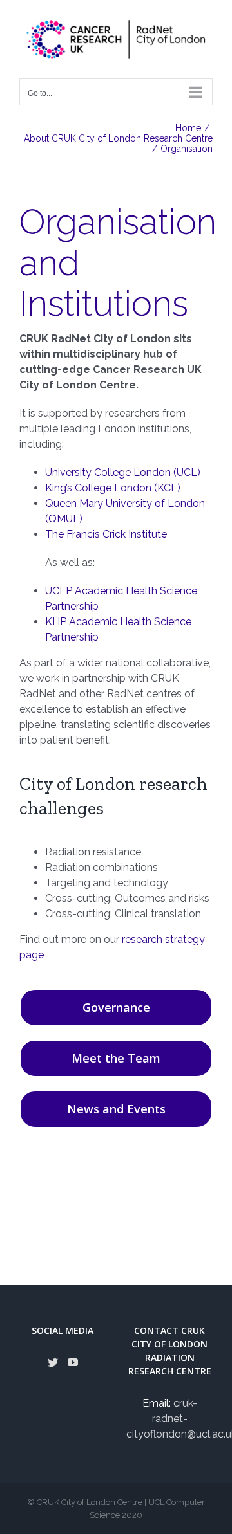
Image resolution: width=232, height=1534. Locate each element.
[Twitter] (53, 1362)
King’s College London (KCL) (112, 488)
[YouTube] (73, 1362)
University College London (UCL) (122, 472)
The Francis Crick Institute (106, 534)
